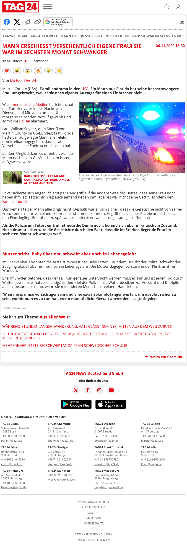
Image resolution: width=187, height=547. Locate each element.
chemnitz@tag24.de (60, 441)
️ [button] (6, 70)
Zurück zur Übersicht (165, 357)
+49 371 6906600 (59, 436)
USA (84, 88)
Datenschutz (94, 523)
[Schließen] (182, 22)
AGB (93, 529)
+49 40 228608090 (13, 483)
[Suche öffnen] (167, 7)
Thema (21, 36)
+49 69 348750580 (106, 459)
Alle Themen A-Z (93, 507)
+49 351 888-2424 (105, 436)
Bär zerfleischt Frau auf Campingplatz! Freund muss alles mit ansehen (47, 179)
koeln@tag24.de (151, 464)
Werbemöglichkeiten (93, 502)
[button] (178, 7)
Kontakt (93, 512)
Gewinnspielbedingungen (93, 534)
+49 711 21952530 (60, 459)
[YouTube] (111, 390)
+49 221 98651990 (153, 459)
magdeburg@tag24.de (108, 487)
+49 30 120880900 (13, 436)
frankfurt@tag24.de (106, 464)
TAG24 (8, 36)
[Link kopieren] (37, 21)
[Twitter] (76, 390)
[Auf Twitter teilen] (17, 21)
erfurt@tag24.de (11, 464)
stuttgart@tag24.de (60, 464)
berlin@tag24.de (11, 441)
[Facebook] (87, 390)
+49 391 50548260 (106, 483)
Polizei (24, 121)
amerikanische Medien (29, 104)
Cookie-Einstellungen (93, 540)
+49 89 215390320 (60, 475)
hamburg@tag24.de (13, 487)
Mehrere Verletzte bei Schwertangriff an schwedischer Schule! (64, 345)
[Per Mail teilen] (27, 21)
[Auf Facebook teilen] (6, 21)
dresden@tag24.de (106, 441)
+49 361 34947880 (13, 459)
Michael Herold (23, 80)
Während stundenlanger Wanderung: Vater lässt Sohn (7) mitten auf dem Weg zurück (87, 326)
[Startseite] (20, 7)
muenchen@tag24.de (61, 480)
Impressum (93, 518)
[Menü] (48, 6)
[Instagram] (99, 390)
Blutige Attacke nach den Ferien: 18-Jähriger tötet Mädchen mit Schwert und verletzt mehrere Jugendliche (86, 336)
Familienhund (14, 201)
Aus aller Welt (44, 36)
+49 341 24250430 (153, 436)
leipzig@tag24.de (152, 441)
